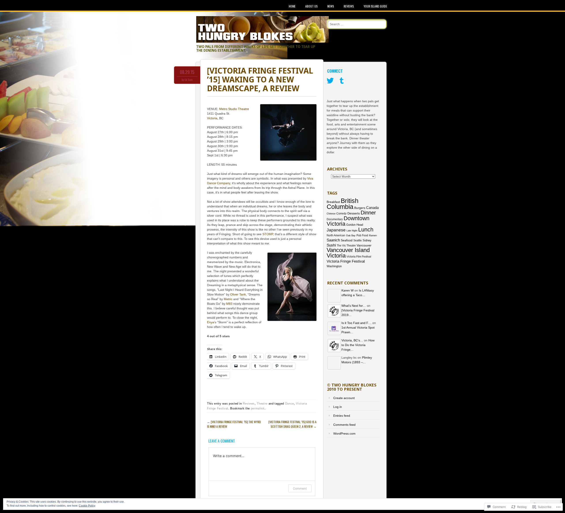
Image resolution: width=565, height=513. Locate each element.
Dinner (368, 213)
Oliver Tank (238, 294)
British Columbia (342, 203)
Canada (372, 208)
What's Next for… (353, 305)
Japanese (336, 230)
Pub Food (362, 235)
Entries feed (341, 415)
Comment (300, 488)
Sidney (367, 240)
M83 (229, 303)
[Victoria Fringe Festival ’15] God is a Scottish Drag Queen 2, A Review (292, 424)
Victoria (212, 118)
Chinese (331, 213)
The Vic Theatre (346, 245)
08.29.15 (187, 72)
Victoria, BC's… (352, 340)
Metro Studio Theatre (234, 109)
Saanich (333, 240)
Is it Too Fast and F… (356, 323)
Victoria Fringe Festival (346, 261)
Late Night (352, 230)
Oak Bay (351, 235)
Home (292, 6)
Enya (210, 322)
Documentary (335, 219)
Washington (334, 266)
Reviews (349, 6)
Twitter (330, 80)
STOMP (267, 234)
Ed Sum (189, 79)
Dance (289, 403)
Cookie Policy (87, 505)
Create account (344, 398)
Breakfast (333, 202)
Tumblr (341, 80)
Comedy (341, 213)
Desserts (353, 213)
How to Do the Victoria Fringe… (358, 345)
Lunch (365, 229)
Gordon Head (354, 224)
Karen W (347, 290)
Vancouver (364, 245)
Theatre (262, 403)
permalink (258, 408)
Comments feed (344, 424)
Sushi (331, 245)
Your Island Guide (375, 6)
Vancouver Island (348, 250)
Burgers (359, 208)
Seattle (357, 240)
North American (336, 235)
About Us (311, 6)
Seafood (346, 240)
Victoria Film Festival (359, 256)
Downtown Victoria (348, 221)
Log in (337, 407)
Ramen (373, 235)
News (330, 6)
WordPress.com (344, 433)
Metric (228, 299)
